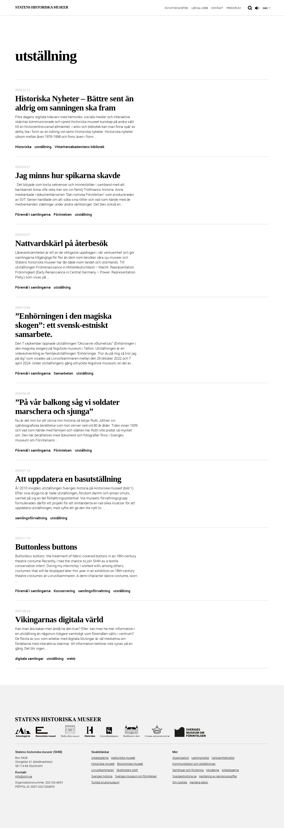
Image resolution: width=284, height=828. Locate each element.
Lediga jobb (199, 8)
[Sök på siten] (250, 8)
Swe (265, 8)
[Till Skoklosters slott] (131, 731)
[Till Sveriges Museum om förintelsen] (190, 731)
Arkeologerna (100, 758)
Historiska (23, 146)
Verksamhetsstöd (222, 758)
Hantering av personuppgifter (218, 776)
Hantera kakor (199, 782)
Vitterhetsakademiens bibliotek (79, 146)
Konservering (64, 590)
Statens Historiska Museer (41, 7)
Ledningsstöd (200, 758)
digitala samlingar (29, 658)
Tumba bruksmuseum (105, 782)
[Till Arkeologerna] (23, 731)
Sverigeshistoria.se (184, 776)
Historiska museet (103, 764)
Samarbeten (63, 373)
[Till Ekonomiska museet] (46, 731)
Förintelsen (63, 214)
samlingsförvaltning (31, 518)
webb (71, 658)
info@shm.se (23, 776)
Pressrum (233, 8)
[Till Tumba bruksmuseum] (157, 731)
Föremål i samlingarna (33, 214)
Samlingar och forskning (188, 770)
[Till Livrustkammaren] (109, 731)
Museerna (212, 770)
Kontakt (217, 8)
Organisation (180, 758)
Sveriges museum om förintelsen (136, 776)
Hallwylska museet (123, 758)
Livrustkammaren (102, 770)
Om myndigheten (176, 8)
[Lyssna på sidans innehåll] (257, 8)
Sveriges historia (101, 776)
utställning (43, 146)
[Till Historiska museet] (90, 731)
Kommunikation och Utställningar (194, 764)
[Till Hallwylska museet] (70, 731)
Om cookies (179, 782)
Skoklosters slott (127, 770)
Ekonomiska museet (130, 764)
